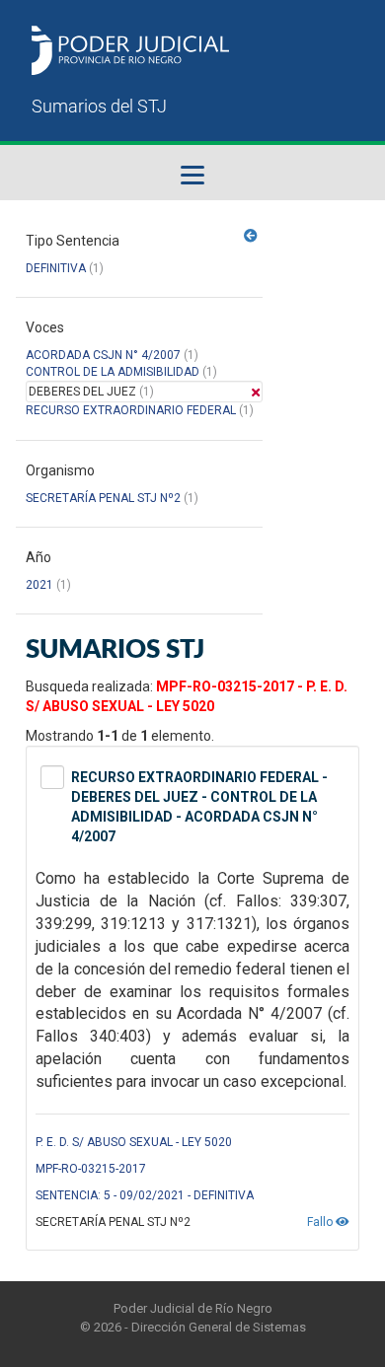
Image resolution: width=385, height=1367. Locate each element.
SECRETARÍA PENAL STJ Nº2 (103, 498)
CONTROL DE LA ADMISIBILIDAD (112, 372)
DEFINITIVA (56, 268)
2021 (39, 585)
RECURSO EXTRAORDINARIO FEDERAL (131, 410)
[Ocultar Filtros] (251, 236)
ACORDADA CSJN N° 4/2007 (105, 355)
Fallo (321, 1222)
